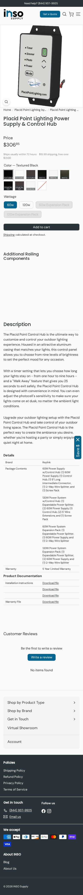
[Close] (77, 439)
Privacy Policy (13, 783)
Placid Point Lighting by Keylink (31, 110)
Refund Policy (13, 777)
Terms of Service (15, 789)
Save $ (77, 450)
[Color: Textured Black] (33, 271)
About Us (10, 869)
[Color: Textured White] (40, 271)
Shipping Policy (14, 770)
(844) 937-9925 (48, 3)
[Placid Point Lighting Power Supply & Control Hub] (41, 283)
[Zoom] (6, 102)
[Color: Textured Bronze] (47, 271)
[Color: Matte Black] (54, 271)
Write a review (41, 657)
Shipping (9, 234)
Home (7, 110)
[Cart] (71, 14)
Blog (6, 862)
